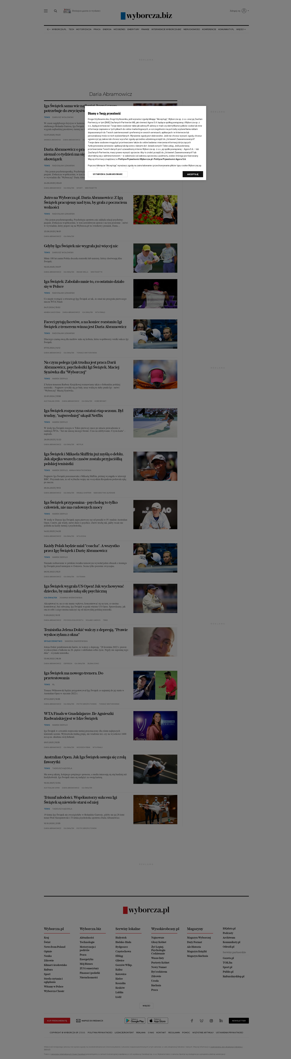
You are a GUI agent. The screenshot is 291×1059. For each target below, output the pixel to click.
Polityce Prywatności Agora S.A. (170, 159)
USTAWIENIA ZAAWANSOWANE (107, 174)
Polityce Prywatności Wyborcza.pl (135, 159)
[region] (145, 143)
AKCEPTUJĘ (193, 174)
